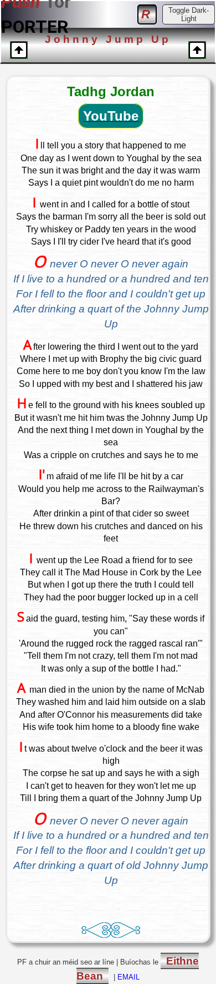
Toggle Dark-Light (188, 14)
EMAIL (128, 977)
